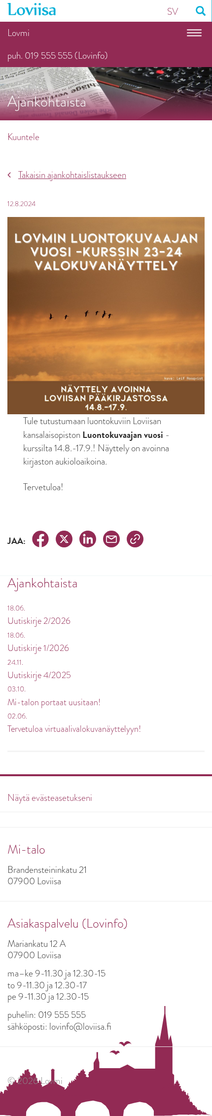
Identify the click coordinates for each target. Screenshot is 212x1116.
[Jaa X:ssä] (64, 541)
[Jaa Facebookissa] (40, 541)
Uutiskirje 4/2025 (39, 675)
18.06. (16, 608)
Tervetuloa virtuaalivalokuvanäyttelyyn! (74, 728)
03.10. (16, 689)
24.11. (15, 662)
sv (172, 11)
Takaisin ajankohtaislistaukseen (72, 174)
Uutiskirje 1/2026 (38, 648)
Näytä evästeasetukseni (49, 797)
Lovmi (18, 32)
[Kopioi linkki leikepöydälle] (135, 541)
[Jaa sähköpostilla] (111, 541)
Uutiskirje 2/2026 (39, 620)
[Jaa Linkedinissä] (88, 541)
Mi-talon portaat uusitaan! (54, 702)
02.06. (17, 716)
